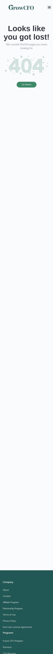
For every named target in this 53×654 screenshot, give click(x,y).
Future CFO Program (13, 641)
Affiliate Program (11, 602)
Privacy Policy (9, 621)
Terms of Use (9, 614)
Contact (6, 596)
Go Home (26, 84)
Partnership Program (13, 608)
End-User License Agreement (17, 627)
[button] (49, 7)
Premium (7, 647)
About (6, 590)
